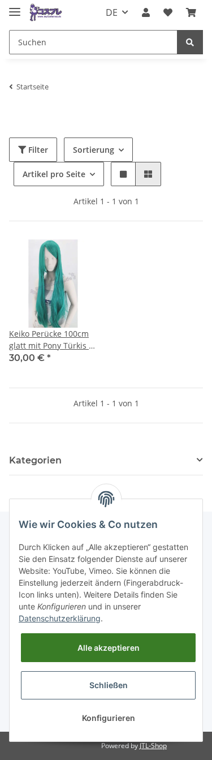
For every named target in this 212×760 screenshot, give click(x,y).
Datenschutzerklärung (60, 618)
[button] (146, 12)
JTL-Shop (153, 745)
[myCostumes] (46, 12)
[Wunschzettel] (168, 12)
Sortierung (93, 149)
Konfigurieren (108, 718)
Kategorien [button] (35, 460)
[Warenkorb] (191, 12)
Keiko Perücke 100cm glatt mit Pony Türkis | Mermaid (51, 339)
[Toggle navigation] (14, 7)
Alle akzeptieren (108, 647)
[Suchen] (190, 42)
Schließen (108, 685)
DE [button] (112, 12)
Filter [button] (37, 149)
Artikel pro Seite (54, 174)
